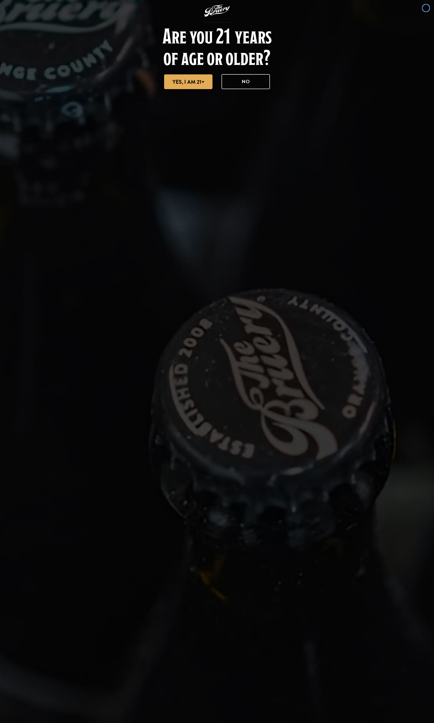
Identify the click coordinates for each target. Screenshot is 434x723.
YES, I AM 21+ (188, 82)
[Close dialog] (425, 8)
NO (246, 81)
